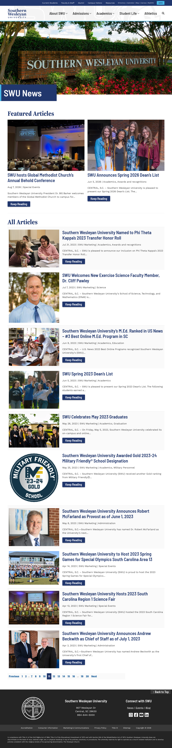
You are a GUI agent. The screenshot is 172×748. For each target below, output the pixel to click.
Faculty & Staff (67, 3)
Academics (104, 13)
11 (49, 676)
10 (44, 676)
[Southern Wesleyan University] (33, 708)
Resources (110, 3)
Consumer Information (48, 728)
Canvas (143, 3)
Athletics (150, 13)
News (130, 707)
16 (73, 676)
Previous (14, 676)
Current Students (50, 3)
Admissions (81, 13)
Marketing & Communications (76, 728)
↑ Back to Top (161, 692)
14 (63, 676)
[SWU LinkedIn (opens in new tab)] (146, 715)
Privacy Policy (100, 728)
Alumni (81, 3)
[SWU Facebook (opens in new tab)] (136, 715)
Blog (148, 707)
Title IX (115, 728)
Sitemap (126, 728)
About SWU (57, 13)
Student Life (128, 13)
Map (137, 3)
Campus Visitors (95, 3)
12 (54, 676)
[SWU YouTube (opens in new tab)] (141, 715)
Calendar (130, 3)
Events (139, 707)
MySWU (151, 3)
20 (87, 676)
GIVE (161, 3)
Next (94, 676)
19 (82, 676)
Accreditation (27, 728)
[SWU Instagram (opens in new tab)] (130, 715)
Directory (121, 3)
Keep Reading (19, 204)
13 (59, 676)
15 (68, 676)
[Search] (161, 13)
